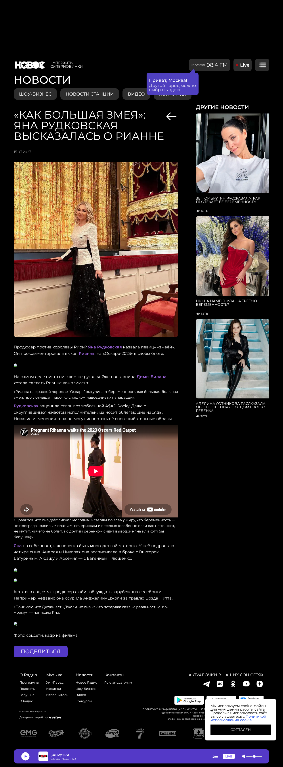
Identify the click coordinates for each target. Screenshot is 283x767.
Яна (18, 545)
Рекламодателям (118, 682)
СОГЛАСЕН (240, 730)
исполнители (57, 695)
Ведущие (26, 695)
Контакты (114, 675)
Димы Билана (151, 376)
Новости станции (90, 94)
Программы (29, 682)
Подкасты (27, 689)
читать (202, 211)
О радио (26, 701)
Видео (81, 695)
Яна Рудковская (105, 347)
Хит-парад (54, 682)
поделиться (41, 651)
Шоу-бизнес (35, 94)
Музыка (54, 675)
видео (136, 94)
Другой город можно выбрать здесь (172, 87)
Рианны (87, 353)
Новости (85, 675)
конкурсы (84, 701)
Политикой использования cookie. (238, 718)
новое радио (86, 682)
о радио (28, 675)
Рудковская (26, 406)
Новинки (53, 689)
